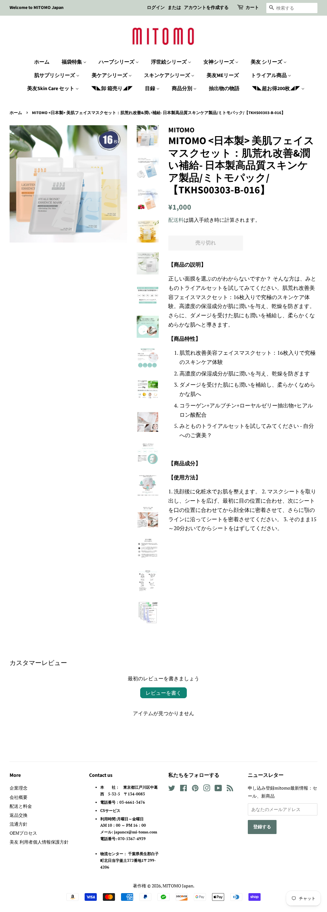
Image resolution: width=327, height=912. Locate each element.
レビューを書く (163, 692)
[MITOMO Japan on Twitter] (171, 789)
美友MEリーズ (223, 75)
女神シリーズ (219, 62)
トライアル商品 (269, 75)
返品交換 (18, 815)
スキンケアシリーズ (167, 75)
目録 (150, 88)
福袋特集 (72, 62)
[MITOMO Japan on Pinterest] (195, 789)
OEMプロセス (23, 833)
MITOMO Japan (178, 886)
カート (252, 7)
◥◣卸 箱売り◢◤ (112, 88)
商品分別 (182, 88)
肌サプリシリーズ (55, 75)
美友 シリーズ (267, 62)
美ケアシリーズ (110, 75)
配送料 (176, 219)
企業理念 (18, 788)
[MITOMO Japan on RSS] (229, 789)
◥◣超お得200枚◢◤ (276, 88)
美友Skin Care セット (51, 88)
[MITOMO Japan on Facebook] (183, 789)
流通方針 (18, 824)
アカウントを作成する (206, 7)
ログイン (156, 7)
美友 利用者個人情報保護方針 (39, 842)
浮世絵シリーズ (169, 62)
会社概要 (18, 797)
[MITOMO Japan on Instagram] (206, 789)
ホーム (41, 62)
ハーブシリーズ (117, 62)
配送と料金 (21, 806)
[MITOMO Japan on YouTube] (218, 789)
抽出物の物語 (224, 88)
